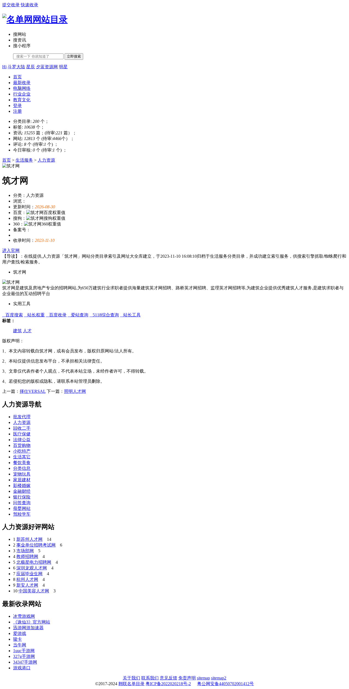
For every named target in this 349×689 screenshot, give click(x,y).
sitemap (203, 678)
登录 (17, 105)
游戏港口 (22, 668)
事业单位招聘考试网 (36, 545)
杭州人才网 (27, 579)
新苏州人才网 (29, 539)
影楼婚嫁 (22, 485)
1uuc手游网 (24, 650)
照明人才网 (75, 391)
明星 (63, 66)
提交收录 (11, 4)
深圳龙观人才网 (31, 568)
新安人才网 (27, 585)
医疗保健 (22, 434)
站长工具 (130, 315)
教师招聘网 (27, 556)
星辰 (30, 66)
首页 (17, 77)
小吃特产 (22, 451)
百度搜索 (12, 315)
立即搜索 (74, 56)
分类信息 (22, 468)
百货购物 (22, 445)
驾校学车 (22, 514)
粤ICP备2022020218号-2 (168, 683)
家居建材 (22, 479)
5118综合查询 (104, 315)
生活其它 (22, 457)
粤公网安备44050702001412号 (225, 683)
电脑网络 (22, 88)
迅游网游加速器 (28, 627)
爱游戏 (19, 633)
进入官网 (11, 250)
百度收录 (56, 315)
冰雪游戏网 (24, 616)
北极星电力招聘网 (33, 562)
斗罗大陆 (16, 66)
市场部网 (25, 550)
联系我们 (150, 678)
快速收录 (29, 4)
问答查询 (22, 502)
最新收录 (22, 82)
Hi (4, 66)
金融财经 (22, 491)
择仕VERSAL (33, 391)
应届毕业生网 (29, 573)
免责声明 (187, 678)
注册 (17, 111)
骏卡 (17, 639)
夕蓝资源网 (47, 66)
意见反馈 (168, 678)
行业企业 (22, 94)
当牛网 (19, 645)
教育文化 (22, 99)
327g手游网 (24, 656)
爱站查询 (78, 315)
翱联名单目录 (131, 683)
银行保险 (22, 497)
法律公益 (22, 439)
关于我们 (131, 678)
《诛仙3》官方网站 (31, 622)
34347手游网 (25, 662)
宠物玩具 (22, 474)
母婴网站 (22, 508)
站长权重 (34, 315)
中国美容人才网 (34, 591)
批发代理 (22, 416)
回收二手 (22, 428)
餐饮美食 (22, 462)
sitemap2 (218, 678)
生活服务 (24, 160)
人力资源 (46, 160)
